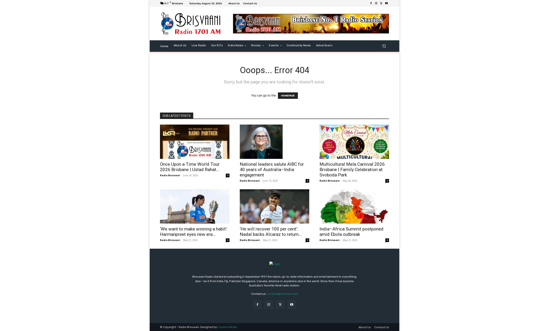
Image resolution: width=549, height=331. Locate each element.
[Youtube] (386, 3)
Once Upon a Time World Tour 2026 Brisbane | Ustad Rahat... (190, 167)
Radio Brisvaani (170, 175)
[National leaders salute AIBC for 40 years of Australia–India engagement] (274, 142)
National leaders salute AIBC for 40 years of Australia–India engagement (272, 170)
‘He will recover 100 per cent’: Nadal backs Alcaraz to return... (271, 231)
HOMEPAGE (288, 95)
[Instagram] (376, 3)
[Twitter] (381, 3)
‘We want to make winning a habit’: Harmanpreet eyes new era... (194, 231)
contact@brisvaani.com (282, 293)
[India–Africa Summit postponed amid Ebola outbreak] (354, 206)
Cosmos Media (227, 327)
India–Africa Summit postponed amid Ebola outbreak (351, 231)
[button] (384, 46)
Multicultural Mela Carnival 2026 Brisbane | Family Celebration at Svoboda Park (352, 170)
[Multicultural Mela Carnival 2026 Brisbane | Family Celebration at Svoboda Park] (354, 142)
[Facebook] (371, 3)
